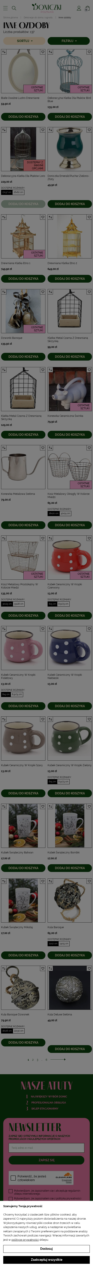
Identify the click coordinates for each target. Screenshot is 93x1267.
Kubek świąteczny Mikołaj (17, 927)
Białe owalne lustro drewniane (20, 98)
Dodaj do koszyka (23, 116)
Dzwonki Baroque (11, 337)
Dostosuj (46, 1248)
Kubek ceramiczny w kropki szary (22, 765)
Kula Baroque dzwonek (15, 1014)
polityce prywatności (25, 1239)
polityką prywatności (68, 1198)
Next (42, 71)
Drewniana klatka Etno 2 (62, 263)
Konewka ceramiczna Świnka (65, 415)
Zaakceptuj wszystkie (46, 1259)
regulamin (74, 1190)
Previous (4, 71)
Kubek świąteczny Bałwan (17, 852)
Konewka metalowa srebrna (18, 493)
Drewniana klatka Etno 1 (15, 263)
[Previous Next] (23, 71)
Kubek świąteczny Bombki (64, 852)
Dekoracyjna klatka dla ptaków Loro (23, 175)
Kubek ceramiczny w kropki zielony (70, 765)
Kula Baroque (56, 927)
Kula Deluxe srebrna (60, 1014)
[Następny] (58, 1059)
